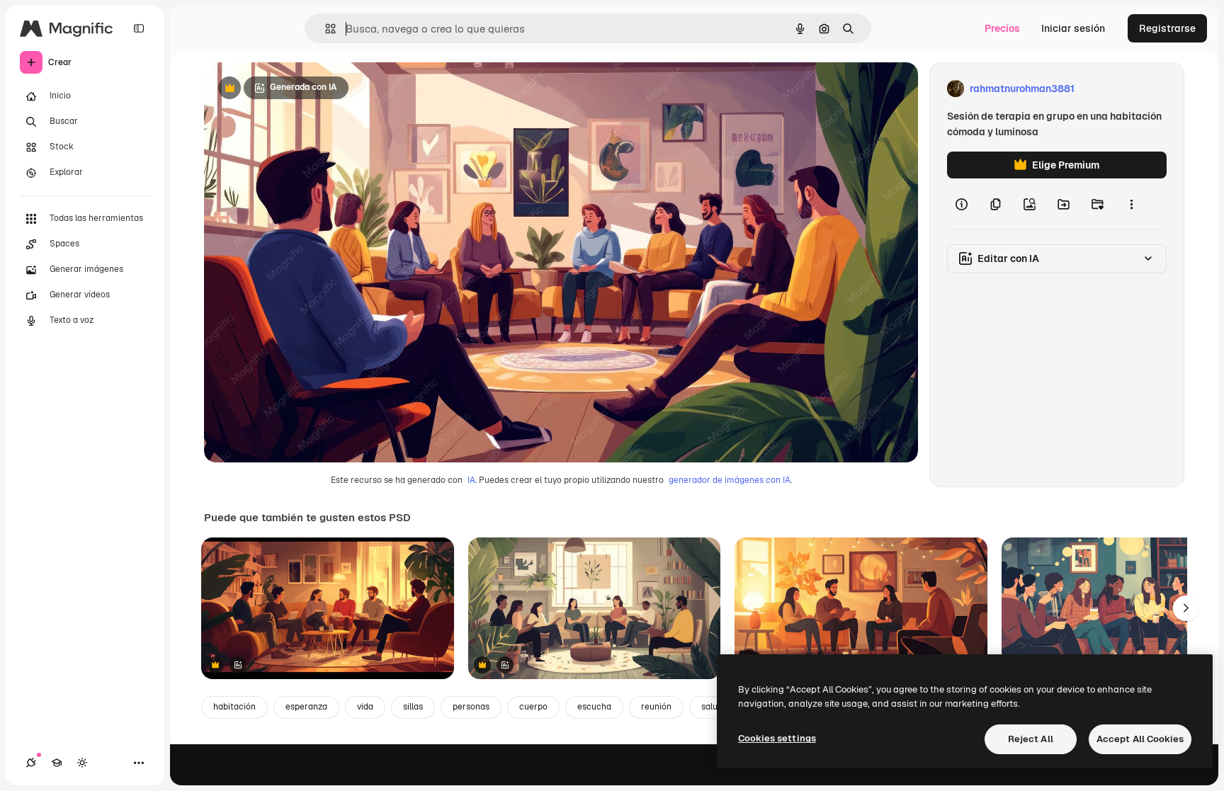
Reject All (1030, 739)
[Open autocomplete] (324, 28)
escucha (594, 706)
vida (365, 706)
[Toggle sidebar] (139, 28)
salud (711, 706)
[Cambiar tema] (82, 762)
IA (471, 480)
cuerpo (533, 706)
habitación (234, 706)
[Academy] (56, 762)
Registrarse (1167, 28)
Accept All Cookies (1140, 739)
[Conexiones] (31, 762)
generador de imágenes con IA (729, 480)
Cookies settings (777, 738)
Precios (1002, 28)
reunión (656, 706)
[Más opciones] (1131, 204)
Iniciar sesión (1073, 28)
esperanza (306, 706)
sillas (413, 706)
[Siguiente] (1185, 608)
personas (471, 706)
